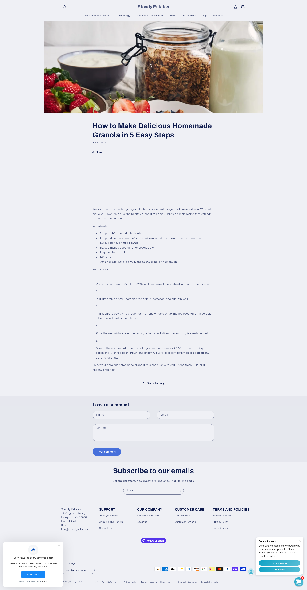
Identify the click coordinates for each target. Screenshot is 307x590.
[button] (65, 7)
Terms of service (149, 582)
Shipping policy (167, 582)
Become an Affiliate (148, 516)
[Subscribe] (180, 491)
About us (142, 522)
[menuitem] (98, 15)
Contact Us (105, 528)
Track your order (108, 516)
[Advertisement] (153, 181)
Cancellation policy (210, 582)
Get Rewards (182, 516)
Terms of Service (222, 516)
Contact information (188, 582)
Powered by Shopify (94, 582)
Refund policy (220, 528)
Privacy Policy (220, 522)
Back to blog (156, 383)
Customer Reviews (185, 522)
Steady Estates (76, 582)
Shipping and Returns (111, 522)
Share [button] (99, 152)
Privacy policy (131, 582)
